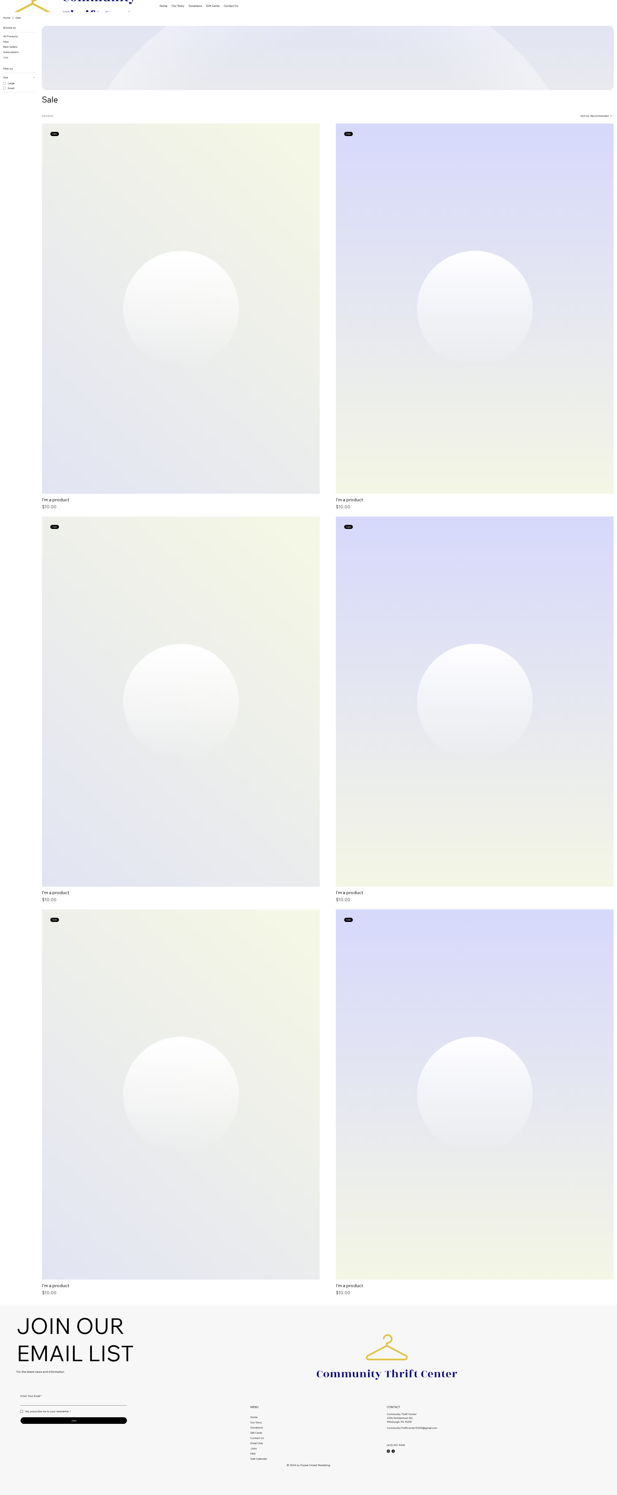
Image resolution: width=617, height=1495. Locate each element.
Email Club (256, 1443)
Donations (256, 1427)
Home (254, 1417)
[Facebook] (393, 1451)
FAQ (252, 1453)
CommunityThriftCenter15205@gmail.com (412, 1427)
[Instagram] (388, 1451)
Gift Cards (256, 1432)
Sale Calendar (258, 1458)
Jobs (253, 1448)
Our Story (256, 1422)
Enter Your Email (31, 1396)
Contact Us (257, 1438)
